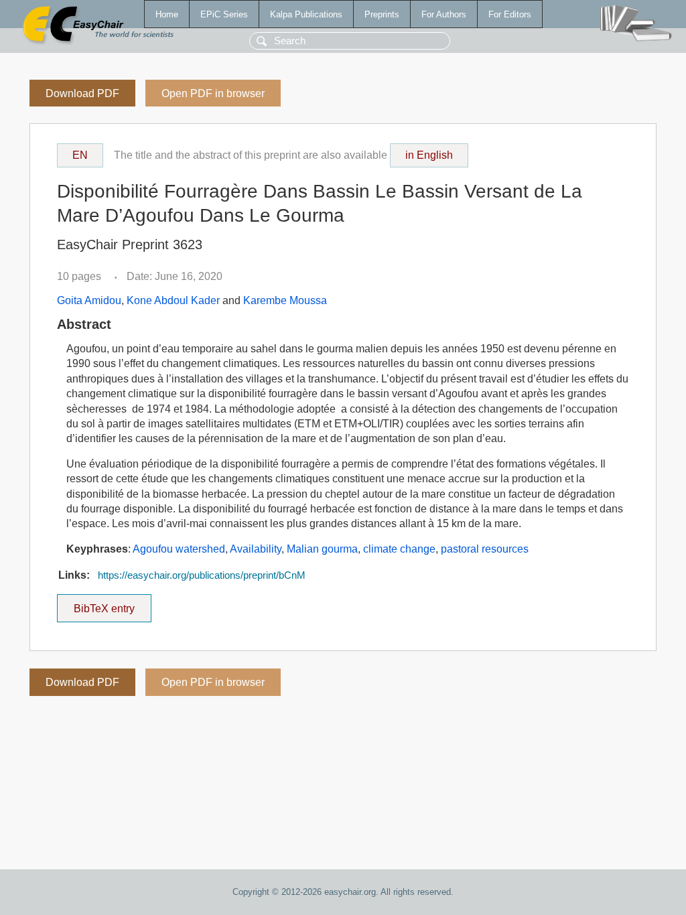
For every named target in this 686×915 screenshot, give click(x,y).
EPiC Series (224, 14)
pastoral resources (485, 549)
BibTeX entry (112, 604)
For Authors (443, 14)
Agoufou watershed (179, 549)
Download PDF (82, 93)
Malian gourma (322, 549)
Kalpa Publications (306, 14)
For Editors (509, 14)
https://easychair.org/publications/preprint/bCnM (201, 575)
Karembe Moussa (285, 300)
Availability (255, 549)
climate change (399, 549)
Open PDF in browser (213, 93)
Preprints (381, 14)
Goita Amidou (89, 300)
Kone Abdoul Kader (173, 300)
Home (166, 14)
